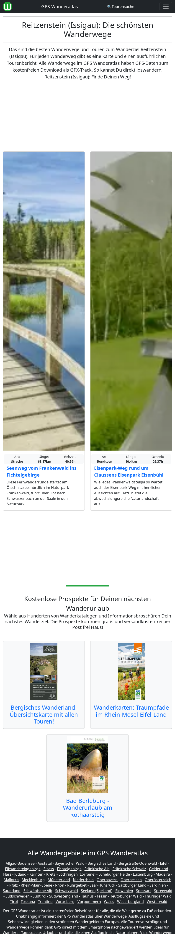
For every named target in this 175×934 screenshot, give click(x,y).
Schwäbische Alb (37, 890)
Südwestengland (63, 896)
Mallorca (11, 879)
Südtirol (39, 896)
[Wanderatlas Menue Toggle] (166, 6)
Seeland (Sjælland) (96, 890)
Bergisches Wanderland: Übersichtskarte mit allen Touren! (44, 714)
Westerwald (157, 901)
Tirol (14, 901)
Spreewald (163, 890)
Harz (7, 874)
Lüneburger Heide (114, 874)
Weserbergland (130, 901)
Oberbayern (107, 879)
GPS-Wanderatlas (59, 6)
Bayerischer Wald (70, 863)
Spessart (143, 890)
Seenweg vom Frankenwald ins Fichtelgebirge (42, 471)
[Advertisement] (87, 116)
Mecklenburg (33, 879)
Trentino (45, 901)
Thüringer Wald (158, 896)
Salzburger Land (132, 885)
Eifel (163, 863)
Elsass (49, 868)
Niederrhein (83, 879)
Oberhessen (131, 879)
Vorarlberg (65, 901)
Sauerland (12, 890)
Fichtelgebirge (69, 868)
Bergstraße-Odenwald (138, 863)
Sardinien (157, 885)
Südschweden (17, 896)
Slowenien (124, 890)
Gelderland (158, 868)
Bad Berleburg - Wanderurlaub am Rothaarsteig (87, 807)
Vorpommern (89, 901)
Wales (109, 901)
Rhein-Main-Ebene (36, 885)
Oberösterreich (158, 879)
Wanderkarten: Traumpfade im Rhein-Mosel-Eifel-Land (131, 710)
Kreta (51, 874)
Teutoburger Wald (126, 896)
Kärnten (36, 874)
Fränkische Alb (97, 868)
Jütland (20, 874)
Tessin (102, 896)
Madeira (163, 874)
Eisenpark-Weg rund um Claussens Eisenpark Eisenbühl (128, 471)
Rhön (59, 885)
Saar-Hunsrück (102, 885)
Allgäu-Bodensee (20, 863)
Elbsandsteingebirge (23, 868)
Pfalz (13, 885)
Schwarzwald (66, 890)
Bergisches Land (102, 863)
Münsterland (59, 879)
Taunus (87, 896)
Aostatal (45, 863)
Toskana (28, 901)
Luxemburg (143, 874)
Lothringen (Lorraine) (77, 874)
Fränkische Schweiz (129, 868)
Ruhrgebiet (77, 885)
